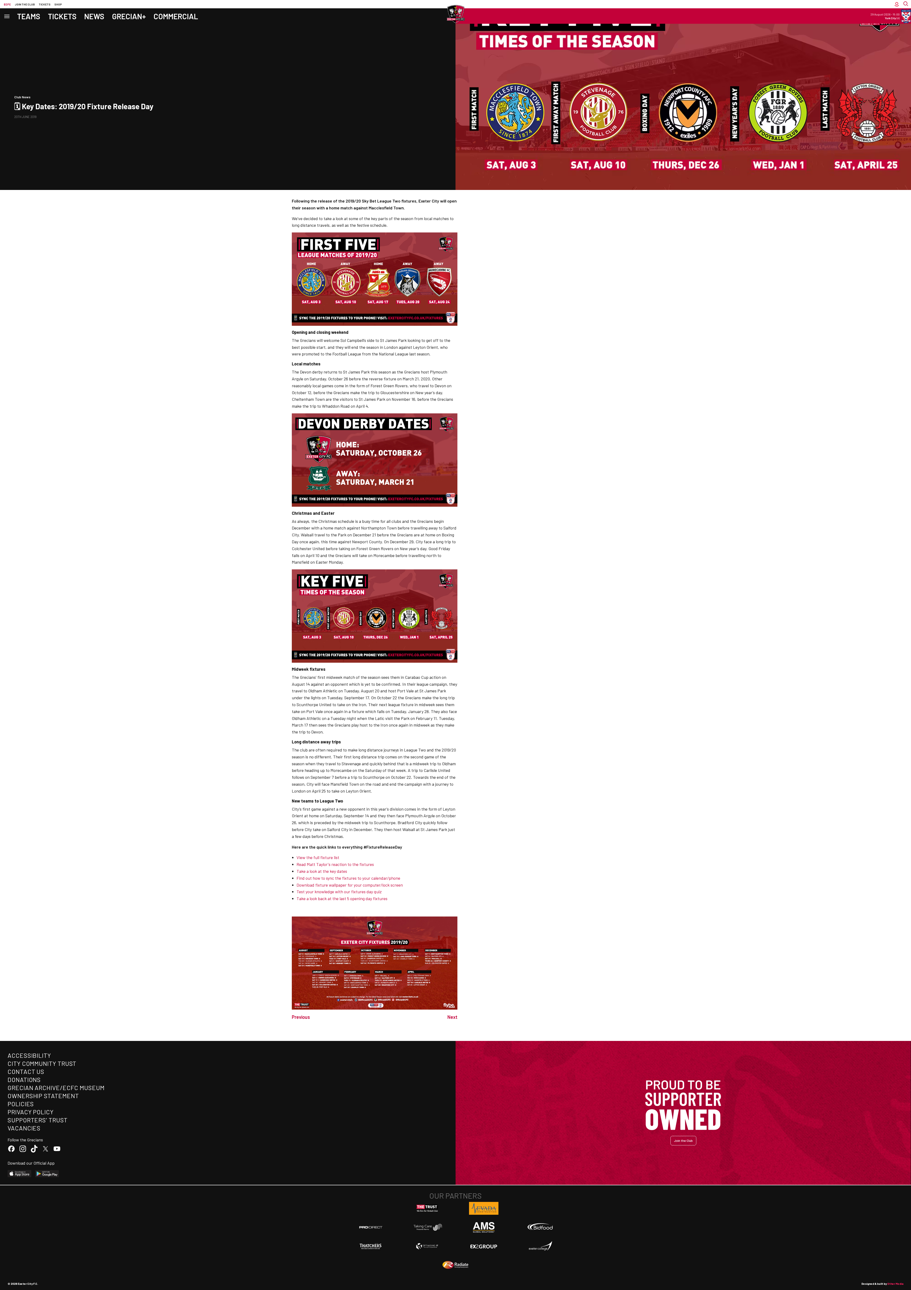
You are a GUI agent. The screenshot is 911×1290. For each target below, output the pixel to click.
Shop (58, 4)
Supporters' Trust (38, 1120)
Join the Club (683, 1141)
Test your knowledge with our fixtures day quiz (339, 891)
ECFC (7, 4)
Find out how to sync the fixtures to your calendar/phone (348, 878)
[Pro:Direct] (371, 1227)
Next (452, 1017)
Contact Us (26, 1071)
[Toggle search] (906, 4)
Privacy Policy (31, 1111)
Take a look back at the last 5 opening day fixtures (342, 898)
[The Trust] (427, 1208)
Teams (28, 16)
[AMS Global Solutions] (483, 1227)
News (94, 16)
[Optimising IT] (427, 1246)
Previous (301, 1017)
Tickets (45, 4)
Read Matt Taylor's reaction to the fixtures (335, 864)
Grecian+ (129, 16)
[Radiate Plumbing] (455, 1265)
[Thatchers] (371, 1246)
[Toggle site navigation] (6, 16)
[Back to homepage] (455, 14)
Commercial (175, 16)
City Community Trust (42, 1063)
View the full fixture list (318, 857)
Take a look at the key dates (322, 871)
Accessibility (29, 1055)
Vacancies (24, 1128)
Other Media (895, 1283)
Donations (24, 1079)
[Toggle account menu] (897, 4)
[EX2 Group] (483, 1246)
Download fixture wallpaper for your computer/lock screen (350, 885)
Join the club (25, 4)
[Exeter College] (540, 1246)
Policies (21, 1103)
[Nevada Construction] (483, 1208)
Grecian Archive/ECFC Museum (56, 1087)
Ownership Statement (43, 1095)
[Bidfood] (540, 1227)
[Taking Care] (427, 1227)
